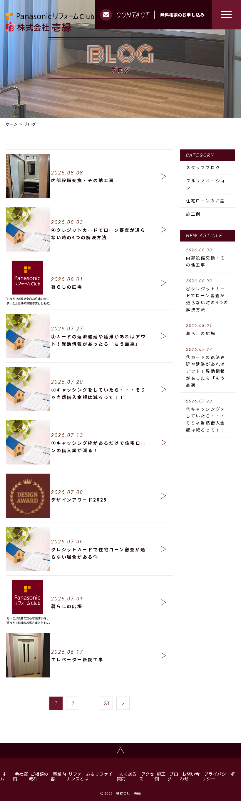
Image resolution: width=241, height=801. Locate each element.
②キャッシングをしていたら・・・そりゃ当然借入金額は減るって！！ (205, 416)
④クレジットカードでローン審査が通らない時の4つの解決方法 (207, 295)
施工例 (193, 214)
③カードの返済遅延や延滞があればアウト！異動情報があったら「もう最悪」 (205, 367)
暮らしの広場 (201, 329)
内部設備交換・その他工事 (205, 258)
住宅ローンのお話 (205, 201)
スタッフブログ (203, 167)
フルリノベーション (205, 184)
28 (106, 703)
